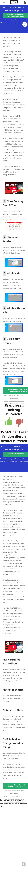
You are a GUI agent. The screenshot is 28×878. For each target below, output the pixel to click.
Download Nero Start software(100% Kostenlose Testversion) (15, 15)
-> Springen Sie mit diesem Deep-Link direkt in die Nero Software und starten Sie (14, 401)
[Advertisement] (10, 44)
